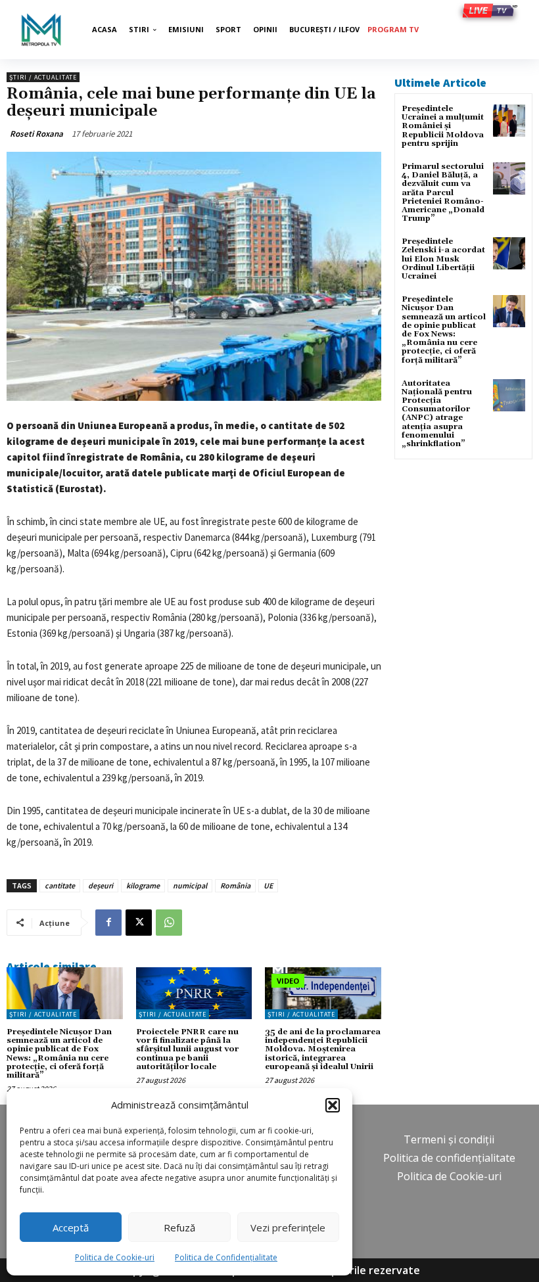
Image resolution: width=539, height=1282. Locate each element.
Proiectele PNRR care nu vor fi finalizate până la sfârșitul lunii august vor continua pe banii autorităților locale (187, 1049)
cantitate (60, 885)
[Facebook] (108, 922)
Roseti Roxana (36, 133)
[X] (139, 922)
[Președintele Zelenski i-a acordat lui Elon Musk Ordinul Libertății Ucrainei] (509, 253)
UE (268, 885)
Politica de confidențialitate (449, 1158)
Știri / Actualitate (43, 77)
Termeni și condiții (449, 1139)
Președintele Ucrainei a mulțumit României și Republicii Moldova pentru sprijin (443, 126)
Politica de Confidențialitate (226, 1257)
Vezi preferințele (287, 1227)
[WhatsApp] (169, 922)
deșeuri (100, 885)
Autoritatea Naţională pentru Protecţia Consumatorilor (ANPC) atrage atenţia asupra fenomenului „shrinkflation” (437, 413)
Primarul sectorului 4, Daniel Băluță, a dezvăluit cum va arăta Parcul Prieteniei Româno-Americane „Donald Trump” (443, 192)
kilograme (143, 885)
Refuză (179, 1227)
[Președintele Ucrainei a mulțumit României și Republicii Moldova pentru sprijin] (509, 120)
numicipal (190, 885)
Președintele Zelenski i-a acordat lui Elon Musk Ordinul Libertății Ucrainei (443, 259)
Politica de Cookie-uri (114, 1257)
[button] (332, 1105)
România (235, 885)
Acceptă (71, 1227)
